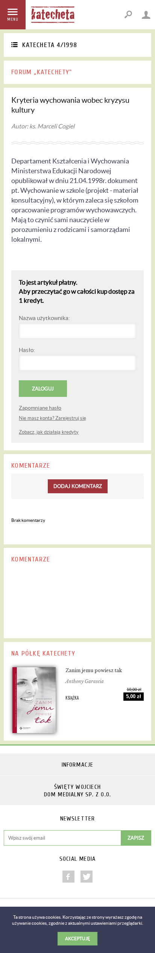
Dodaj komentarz (77, 486)
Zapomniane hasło (40, 408)
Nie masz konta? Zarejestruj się (52, 418)
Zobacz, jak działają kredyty (49, 432)
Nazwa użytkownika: (44, 318)
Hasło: (27, 350)
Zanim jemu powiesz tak (93, 670)
